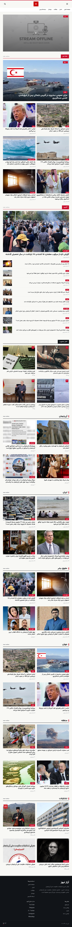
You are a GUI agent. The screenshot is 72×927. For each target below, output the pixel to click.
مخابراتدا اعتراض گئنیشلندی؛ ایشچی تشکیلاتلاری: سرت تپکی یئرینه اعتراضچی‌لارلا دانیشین (53, 829)
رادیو (68, 911)
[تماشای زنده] (36, 33)
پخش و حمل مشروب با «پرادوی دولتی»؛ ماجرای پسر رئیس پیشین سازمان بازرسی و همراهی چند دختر (54, 406)
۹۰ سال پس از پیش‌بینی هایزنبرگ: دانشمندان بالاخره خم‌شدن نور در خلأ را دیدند (47, 264)
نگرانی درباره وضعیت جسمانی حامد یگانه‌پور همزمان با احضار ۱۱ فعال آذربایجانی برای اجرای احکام (42, 311)
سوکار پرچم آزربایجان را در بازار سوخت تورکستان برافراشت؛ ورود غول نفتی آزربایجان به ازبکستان (20, 481)
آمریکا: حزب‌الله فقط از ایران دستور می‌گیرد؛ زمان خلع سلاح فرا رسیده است (48, 292)
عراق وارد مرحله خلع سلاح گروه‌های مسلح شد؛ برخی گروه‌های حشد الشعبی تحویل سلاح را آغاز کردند (20, 752)
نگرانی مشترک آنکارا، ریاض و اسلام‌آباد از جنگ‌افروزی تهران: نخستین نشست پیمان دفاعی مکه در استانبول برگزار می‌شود (53, 197)
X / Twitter (31, 911)
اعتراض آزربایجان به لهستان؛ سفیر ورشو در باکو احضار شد (54, 447)
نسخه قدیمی (42, 9)
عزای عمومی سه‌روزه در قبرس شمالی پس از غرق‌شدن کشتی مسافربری (43, 97)
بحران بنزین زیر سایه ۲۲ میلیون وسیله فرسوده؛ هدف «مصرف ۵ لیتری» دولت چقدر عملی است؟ (42, 321)
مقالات (55, 9)
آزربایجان (66, 443)
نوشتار (49, 9)
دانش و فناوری (31, 159)
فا (3, 923)
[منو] (67, 4)
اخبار (60, 9)
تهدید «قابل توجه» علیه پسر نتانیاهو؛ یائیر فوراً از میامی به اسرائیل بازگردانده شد (46, 302)
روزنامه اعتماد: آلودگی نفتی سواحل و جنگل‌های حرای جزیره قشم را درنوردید (20, 787)
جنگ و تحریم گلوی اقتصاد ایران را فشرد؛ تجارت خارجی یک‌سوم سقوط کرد (20, 557)
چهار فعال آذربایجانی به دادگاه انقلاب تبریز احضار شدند (22, 633)
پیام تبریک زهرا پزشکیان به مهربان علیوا (56, 480)
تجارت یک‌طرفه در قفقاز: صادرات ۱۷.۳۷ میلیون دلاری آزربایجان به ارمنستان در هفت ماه (54, 787)
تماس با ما (66, 914)
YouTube (31, 905)
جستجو (67, 905)
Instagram (31, 914)
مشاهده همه (6, 56)
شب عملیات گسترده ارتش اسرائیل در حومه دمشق (53, 750)
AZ (5, 923)
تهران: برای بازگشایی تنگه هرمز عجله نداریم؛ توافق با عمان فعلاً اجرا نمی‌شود (48, 273)
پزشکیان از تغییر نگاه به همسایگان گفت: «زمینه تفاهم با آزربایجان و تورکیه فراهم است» (19, 406)
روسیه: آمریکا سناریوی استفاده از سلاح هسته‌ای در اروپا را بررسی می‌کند (49, 283)
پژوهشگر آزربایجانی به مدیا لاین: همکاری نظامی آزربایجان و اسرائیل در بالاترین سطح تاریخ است (20, 447)
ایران (67, 271)
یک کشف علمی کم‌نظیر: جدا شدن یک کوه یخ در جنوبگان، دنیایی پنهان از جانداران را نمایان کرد (20, 163)
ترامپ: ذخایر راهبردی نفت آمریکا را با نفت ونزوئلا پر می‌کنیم (20, 130)
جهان (65, 92)
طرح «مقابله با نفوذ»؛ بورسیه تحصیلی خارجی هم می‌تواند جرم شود (21, 372)
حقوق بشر (32, 192)
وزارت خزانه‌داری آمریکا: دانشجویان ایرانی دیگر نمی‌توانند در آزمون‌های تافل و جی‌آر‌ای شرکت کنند (42, 330)
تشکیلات (66, 825)
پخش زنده (66, 908)
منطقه (66, 747)
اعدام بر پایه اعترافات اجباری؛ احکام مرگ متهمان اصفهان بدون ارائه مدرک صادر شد (20, 196)
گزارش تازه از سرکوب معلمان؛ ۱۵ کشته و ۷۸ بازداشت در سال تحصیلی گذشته (37, 254)
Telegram (31, 908)
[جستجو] (5, 4)
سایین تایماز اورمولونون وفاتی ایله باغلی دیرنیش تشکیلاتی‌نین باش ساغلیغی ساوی (54, 865)
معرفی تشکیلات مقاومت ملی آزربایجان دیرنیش (20, 864)
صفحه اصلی (67, 9)
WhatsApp (31, 917)
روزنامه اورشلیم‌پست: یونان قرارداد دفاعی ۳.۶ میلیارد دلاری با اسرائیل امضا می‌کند (55, 163)
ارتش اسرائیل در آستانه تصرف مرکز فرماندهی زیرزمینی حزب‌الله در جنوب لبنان (55, 130)
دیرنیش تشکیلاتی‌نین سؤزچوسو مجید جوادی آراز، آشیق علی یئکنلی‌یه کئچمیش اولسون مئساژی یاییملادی (21, 830)
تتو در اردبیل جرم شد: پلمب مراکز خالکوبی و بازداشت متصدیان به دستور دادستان (53, 372)
